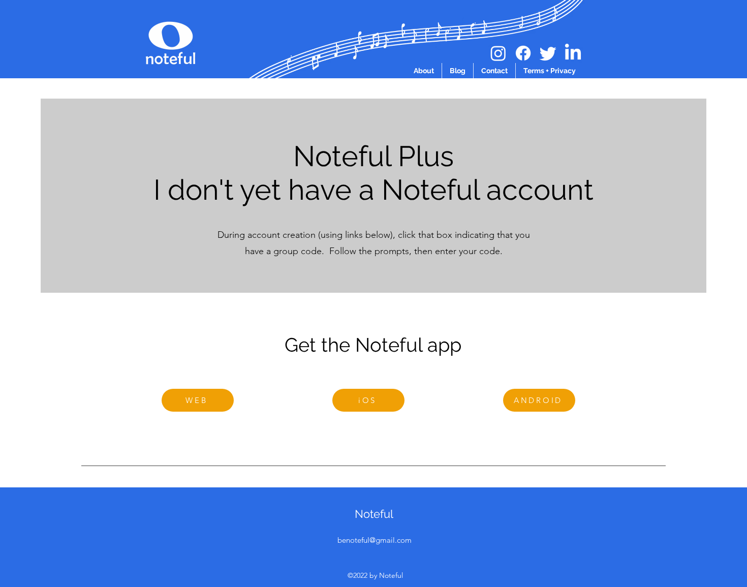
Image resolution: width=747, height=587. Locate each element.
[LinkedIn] (573, 53)
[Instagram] (498, 53)
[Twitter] (548, 53)
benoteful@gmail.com (374, 540)
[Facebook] (523, 53)
